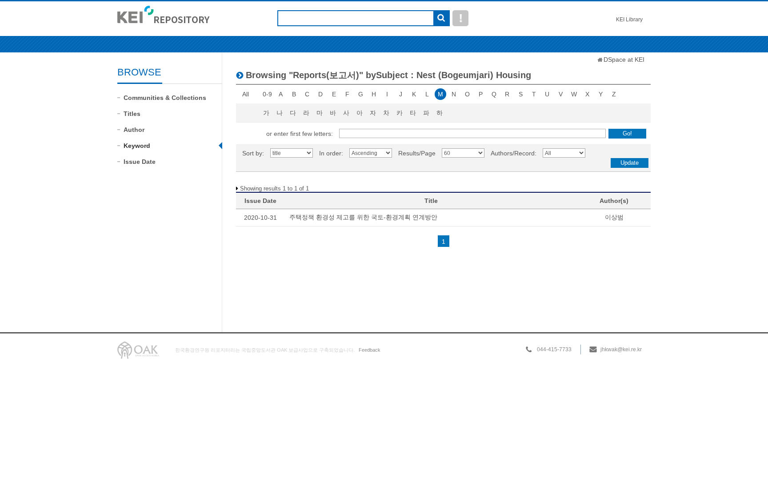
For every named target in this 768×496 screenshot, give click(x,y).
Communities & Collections (165, 97)
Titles (132, 113)
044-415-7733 (554, 349)
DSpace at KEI (624, 59)
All (245, 94)
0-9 (267, 94)
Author (134, 129)
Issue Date (140, 161)
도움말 (460, 18)
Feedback (369, 350)
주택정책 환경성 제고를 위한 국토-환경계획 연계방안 (363, 217)
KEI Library (629, 19)
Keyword (137, 145)
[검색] (441, 18)
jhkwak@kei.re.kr (621, 349)
